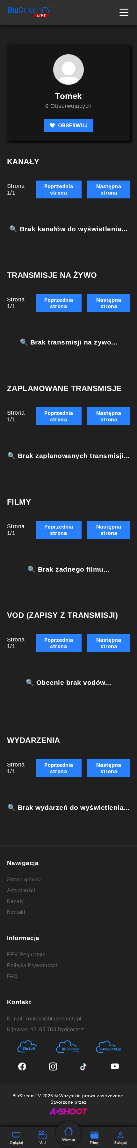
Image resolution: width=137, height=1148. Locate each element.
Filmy (94, 1142)
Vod (43, 1142)
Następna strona (108, 189)
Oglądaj (16, 1142)
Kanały (15, 901)
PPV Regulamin (26, 954)
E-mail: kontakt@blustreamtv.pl (44, 1018)
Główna (68, 1139)
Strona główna (24, 879)
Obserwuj (73, 125)
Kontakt (16, 912)
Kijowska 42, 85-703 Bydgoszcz (45, 1029)
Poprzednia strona (58, 189)
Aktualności (21, 890)
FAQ (12, 976)
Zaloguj (120, 1142)
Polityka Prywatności (32, 965)
